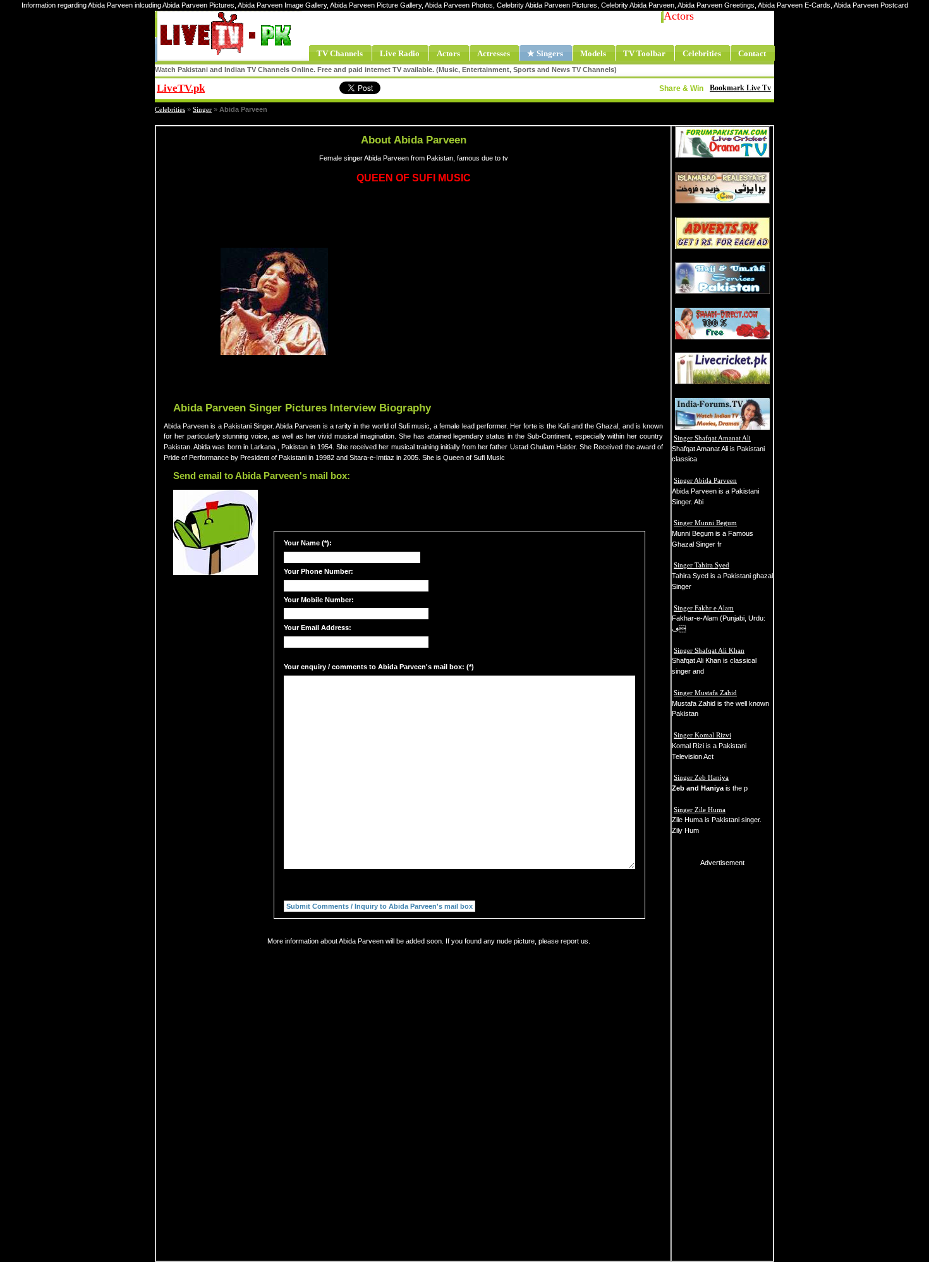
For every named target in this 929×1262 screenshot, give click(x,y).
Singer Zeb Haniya (701, 777)
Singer (202, 109)
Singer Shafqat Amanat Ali (712, 438)
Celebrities (170, 109)
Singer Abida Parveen (705, 480)
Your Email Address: (317, 627)
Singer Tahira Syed (701, 565)
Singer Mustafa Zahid (705, 692)
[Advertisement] (500, 301)
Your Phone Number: (318, 571)
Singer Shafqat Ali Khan (709, 650)
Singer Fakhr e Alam (704, 608)
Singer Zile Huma (700, 809)
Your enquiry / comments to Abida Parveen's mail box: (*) (379, 666)
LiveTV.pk (181, 88)
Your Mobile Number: (319, 600)
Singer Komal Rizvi (702, 735)
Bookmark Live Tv (740, 87)
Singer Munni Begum (705, 522)
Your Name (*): (308, 543)
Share (284, 86)
